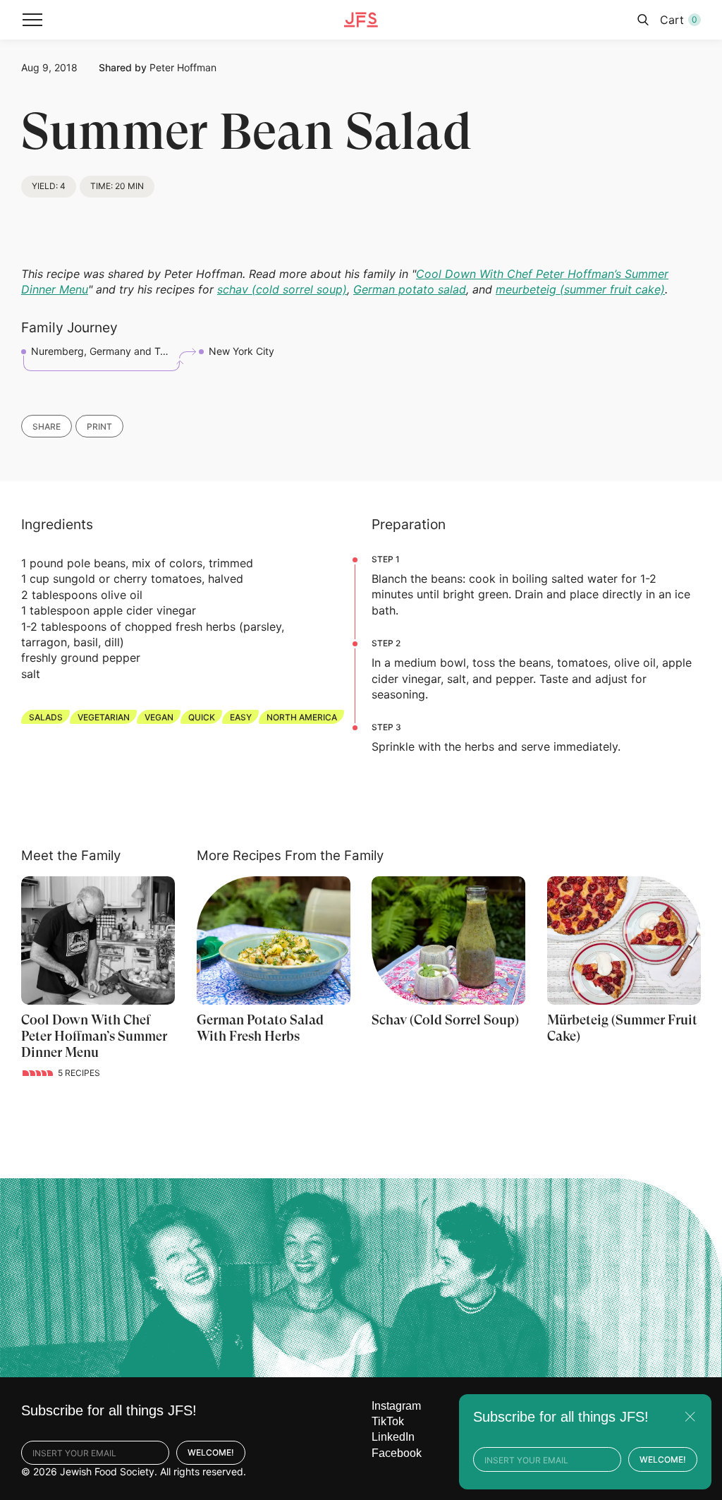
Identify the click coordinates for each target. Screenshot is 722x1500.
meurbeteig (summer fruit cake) (580, 289)
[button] (32, 20)
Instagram (396, 1406)
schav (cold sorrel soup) (282, 289)
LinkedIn (393, 1437)
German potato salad (409, 289)
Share (46, 426)
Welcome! (211, 1452)
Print (99, 426)
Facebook (397, 1453)
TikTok (388, 1421)
